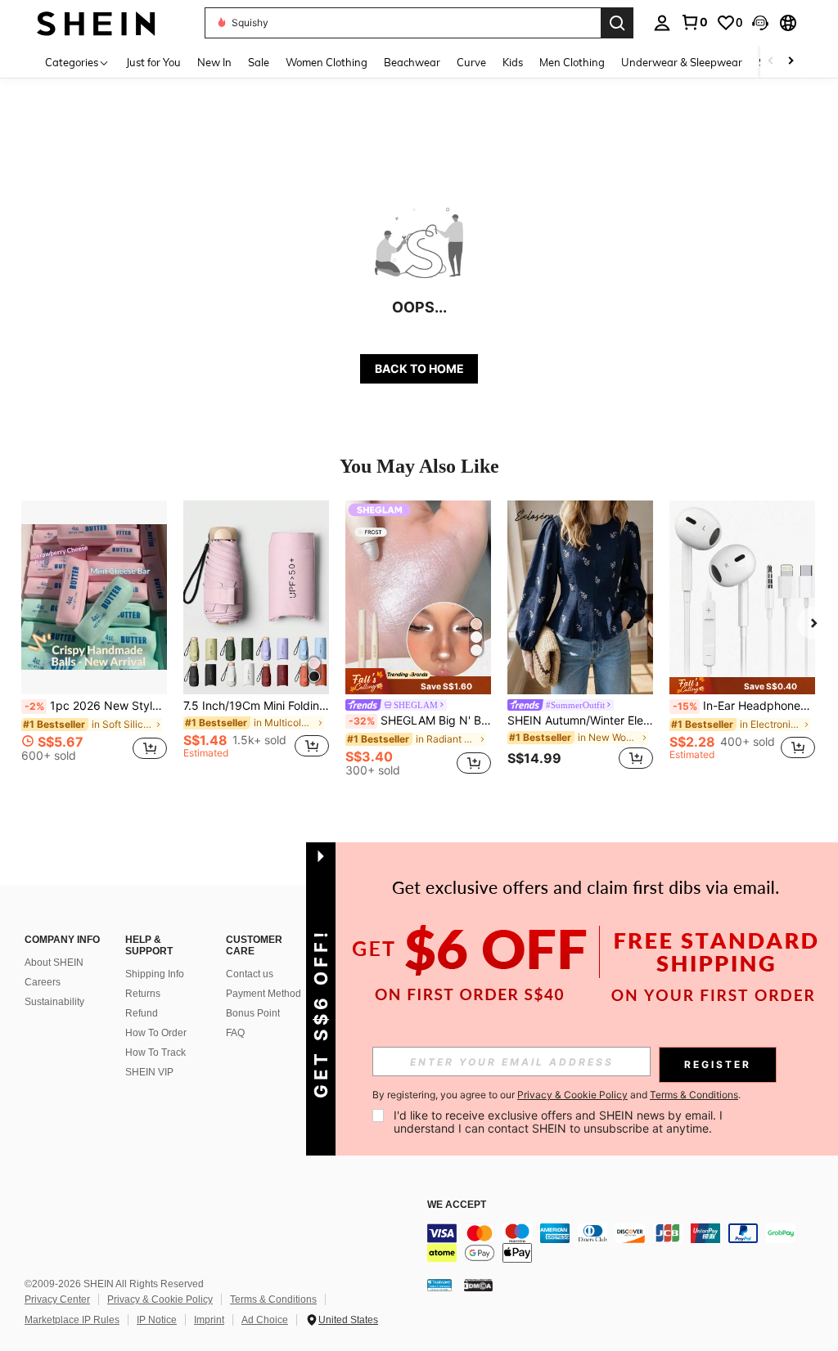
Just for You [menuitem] (153, 62)
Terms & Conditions (273, 1299)
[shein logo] (96, 22)
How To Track (155, 1052)
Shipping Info (154, 974)
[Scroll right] (790, 62)
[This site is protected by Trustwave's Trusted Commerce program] (439, 1284)
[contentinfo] (628, 1243)
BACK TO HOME (419, 368)
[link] (694, 22)
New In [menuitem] (214, 62)
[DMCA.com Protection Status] (478, 1284)
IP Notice (157, 1320)
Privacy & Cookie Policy (160, 1299)
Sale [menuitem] (258, 62)
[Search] (617, 22)
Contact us (249, 974)
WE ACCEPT (456, 1205)
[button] (760, 23)
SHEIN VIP (149, 1072)
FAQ (235, 1033)
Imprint (209, 1320)
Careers (43, 982)
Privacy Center (57, 1299)
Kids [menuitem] (512, 62)
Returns (142, 993)
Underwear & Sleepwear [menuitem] (681, 62)
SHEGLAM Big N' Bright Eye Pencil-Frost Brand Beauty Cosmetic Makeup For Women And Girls (420, 720)
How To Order (156, 1033)
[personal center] (662, 23)
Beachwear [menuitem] (412, 62)
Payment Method (263, 993)
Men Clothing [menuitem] (572, 62)
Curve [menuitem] (471, 62)
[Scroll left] (771, 62)
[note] (418, 680)
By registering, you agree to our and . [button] (556, 1095)
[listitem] (94, 637)
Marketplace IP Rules (72, 1320)
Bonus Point (253, 1013)
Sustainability (54, 1002)
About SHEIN (54, 962)
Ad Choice (264, 1320)
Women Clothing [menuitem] (326, 62)
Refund (141, 1013)
